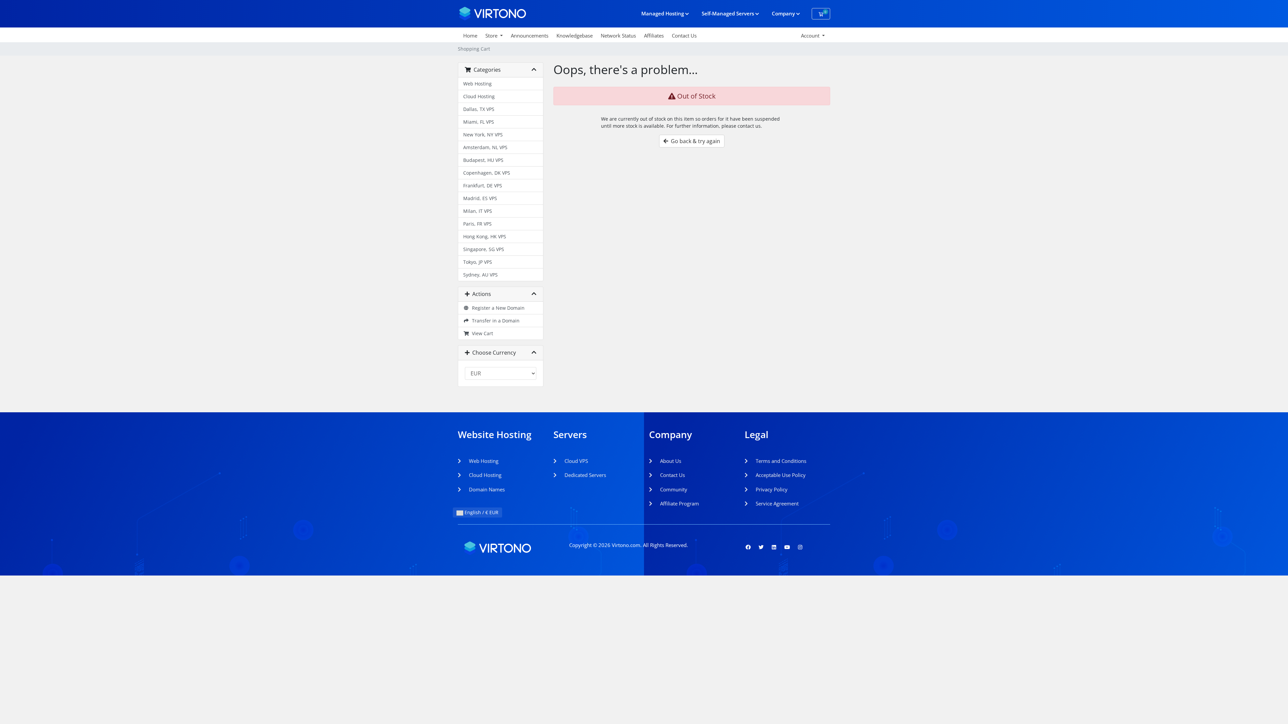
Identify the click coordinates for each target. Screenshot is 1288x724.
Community (673, 489)
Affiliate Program (679, 503)
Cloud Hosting (479, 96)
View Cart (481, 333)
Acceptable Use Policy (780, 475)
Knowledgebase (574, 35)
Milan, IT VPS (477, 211)
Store (492, 35)
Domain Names (486, 489)
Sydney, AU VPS (480, 275)
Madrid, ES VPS (480, 198)
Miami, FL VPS (478, 122)
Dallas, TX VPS (478, 109)
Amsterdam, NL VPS (485, 147)
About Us (670, 461)
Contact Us (684, 35)
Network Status (618, 35)
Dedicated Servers (584, 475)
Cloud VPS (575, 461)
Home (470, 35)
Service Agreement (776, 503)
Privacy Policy (771, 489)
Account (811, 35)
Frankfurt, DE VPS (482, 185)
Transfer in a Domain (494, 320)
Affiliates (654, 35)
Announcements (529, 35)
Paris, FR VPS (477, 224)
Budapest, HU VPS (483, 160)
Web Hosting (477, 83)
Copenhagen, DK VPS (486, 173)
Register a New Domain (497, 308)
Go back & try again (694, 141)
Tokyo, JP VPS (477, 262)
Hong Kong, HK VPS (484, 236)
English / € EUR (480, 512)
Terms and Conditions (780, 461)
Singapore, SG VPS (483, 249)
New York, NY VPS (483, 134)
